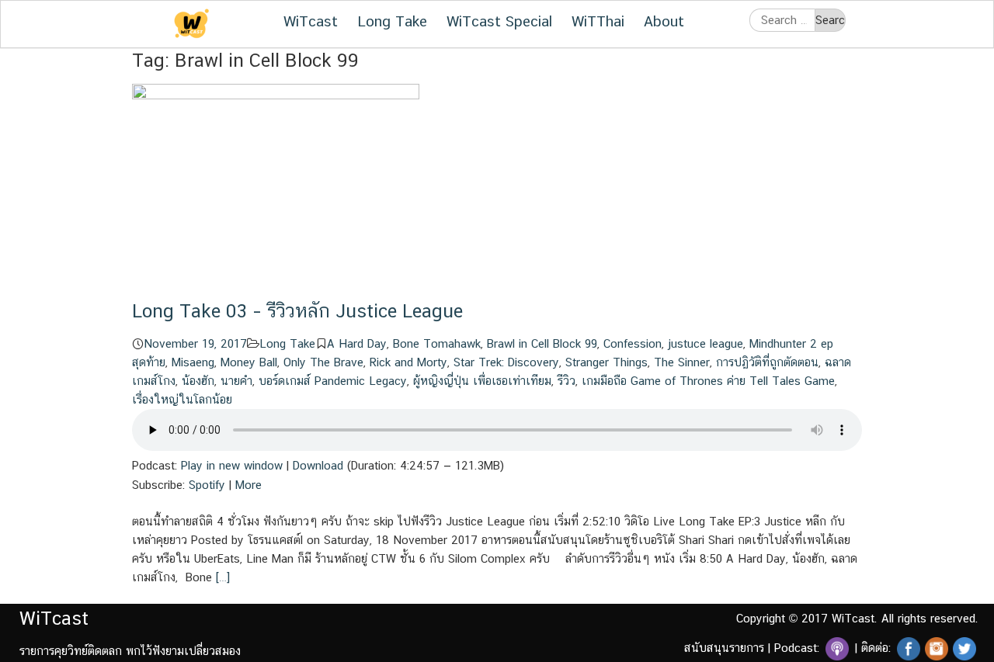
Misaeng (193, 362)
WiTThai (598, 20)
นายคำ (236, 380)
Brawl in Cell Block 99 (542, 343)
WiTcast (310, 20)
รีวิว (566, 380)
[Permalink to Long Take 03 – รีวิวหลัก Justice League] (275, 190)
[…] (221, 577)
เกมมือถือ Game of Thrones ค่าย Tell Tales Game (708, 380)
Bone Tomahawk (437, 343)
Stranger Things (606, 362)
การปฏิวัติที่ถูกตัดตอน (767, 362)
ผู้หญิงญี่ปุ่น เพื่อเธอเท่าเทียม (482, 380)
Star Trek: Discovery (506, 362)
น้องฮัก (198, 380)
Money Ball (249, 362)
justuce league (705, 343)
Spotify (207, 484)
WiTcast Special (499, 20)
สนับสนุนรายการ (724, 647)
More (248, 484)
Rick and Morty (408, 362)
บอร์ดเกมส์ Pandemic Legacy (333, 380)
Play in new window (232, 465)
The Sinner (682, 362)
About (664, 20)
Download (318, 465)
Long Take (392, 20)
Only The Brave (323, 362)
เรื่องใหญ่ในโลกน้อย (182, 399)
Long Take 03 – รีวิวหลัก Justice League (297, 310)
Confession (632, 343)
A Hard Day (357, 343)
